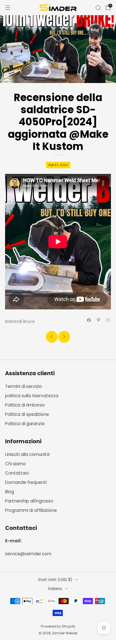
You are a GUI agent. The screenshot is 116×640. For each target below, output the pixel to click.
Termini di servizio (23, 386)
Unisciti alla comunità (27, 454)
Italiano (55, 588)
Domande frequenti (26, 482)
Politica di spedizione (27, 414)
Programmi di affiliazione (31, 510)
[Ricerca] (98, 7)
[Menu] (8, 7)
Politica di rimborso (25, 405)
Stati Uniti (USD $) (55, 579)
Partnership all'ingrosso (29, 501)
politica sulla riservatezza (31, 396)
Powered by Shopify (58, 626)
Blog (9, 492)
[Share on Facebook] (89, 320)
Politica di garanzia (24, 424)
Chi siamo (15, 464)
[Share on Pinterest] (98, 320)
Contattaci (17, 473)
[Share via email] (108, 320)
